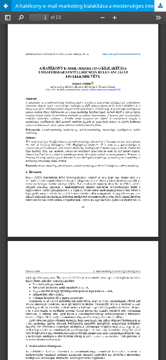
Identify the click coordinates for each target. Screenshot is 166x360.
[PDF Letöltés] (160, 6)
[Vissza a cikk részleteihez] (6, 6)
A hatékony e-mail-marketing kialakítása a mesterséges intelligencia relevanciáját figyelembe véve (90, 5)
